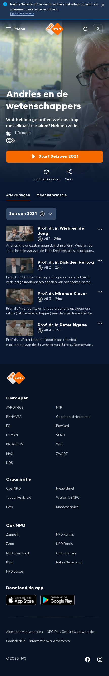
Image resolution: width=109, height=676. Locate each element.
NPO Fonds (64, 544)
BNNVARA (14, 417)
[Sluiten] (103, 5)
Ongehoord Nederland (73, 417)
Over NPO (13, 488)
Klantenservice (67, 507)
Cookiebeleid (15, 641)
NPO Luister (15, 571)
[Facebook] (88, 660)
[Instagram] (100, 660)
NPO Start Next (17, 553)
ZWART (62, 454)
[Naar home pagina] (54, 29)
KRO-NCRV (14, 444)
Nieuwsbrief (65, 488)
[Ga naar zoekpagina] (85, 29)
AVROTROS (15, 407)
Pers (9, 507)
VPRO (60, 435)
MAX (9, 454)
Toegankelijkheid (18, 497)
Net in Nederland (69, 562)
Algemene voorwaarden (24, 632)
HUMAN (12, 435)
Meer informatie (22, 14)
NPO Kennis (65, 534)
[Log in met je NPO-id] (98, 29)
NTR (59, 407)
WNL (59, 444)
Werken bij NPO (68, 497)
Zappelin (13, 534)
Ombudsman (66, 553)
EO (8, 426)
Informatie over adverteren (49, 641)
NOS (9, 463)
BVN (9, 562)
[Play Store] (57, 600)
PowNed (62, 426)
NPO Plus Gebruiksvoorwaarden (71, 632)
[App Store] (21, 600)
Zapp (10, 544)
